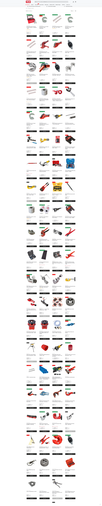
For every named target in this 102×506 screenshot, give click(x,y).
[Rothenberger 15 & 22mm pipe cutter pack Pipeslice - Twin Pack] (70, 67)
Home (26, 8)
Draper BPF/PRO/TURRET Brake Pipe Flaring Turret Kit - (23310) (31, 147)
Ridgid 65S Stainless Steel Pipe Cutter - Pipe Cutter (69, 424)
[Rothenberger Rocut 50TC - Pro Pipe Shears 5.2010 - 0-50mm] (44, 440)
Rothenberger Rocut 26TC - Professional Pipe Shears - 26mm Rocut (44, 240)
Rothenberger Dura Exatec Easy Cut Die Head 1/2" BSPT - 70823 (31, 332)
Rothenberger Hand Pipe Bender (70, 377)
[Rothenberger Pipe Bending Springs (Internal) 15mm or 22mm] (70, 116)
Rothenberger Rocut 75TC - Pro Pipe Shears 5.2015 (44, 194)
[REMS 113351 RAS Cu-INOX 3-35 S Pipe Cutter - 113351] (44, 140)
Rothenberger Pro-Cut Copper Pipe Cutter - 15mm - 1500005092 (43, 27)
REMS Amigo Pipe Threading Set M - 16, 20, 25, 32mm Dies (57, 124)
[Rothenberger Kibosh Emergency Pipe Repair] (57, 302)
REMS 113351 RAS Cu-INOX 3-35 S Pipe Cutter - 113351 (44, 147)
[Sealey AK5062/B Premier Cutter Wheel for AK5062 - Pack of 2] (70, 484)
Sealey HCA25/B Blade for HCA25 (31, 491)
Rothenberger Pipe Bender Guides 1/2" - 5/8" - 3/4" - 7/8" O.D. (57, 27)
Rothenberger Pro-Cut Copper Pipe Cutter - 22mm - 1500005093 (69, 27)
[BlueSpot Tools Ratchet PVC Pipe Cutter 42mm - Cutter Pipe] (44, 394)
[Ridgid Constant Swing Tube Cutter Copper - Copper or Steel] (44, 416)
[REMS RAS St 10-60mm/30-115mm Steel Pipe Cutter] (70, 279)
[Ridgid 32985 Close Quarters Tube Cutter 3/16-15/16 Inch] (32, 279)
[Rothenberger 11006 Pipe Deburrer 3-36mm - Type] (44, 347)
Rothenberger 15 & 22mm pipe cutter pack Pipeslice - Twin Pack (70, 75)
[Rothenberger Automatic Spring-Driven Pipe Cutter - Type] (70, 394)
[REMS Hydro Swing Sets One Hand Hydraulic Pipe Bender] (44, 163)
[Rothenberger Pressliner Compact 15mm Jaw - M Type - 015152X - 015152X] (70, 140)
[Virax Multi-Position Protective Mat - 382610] (44, 255)
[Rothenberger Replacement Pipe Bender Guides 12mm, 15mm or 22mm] (32, 45)
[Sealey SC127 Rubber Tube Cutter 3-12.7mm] (57, 463)
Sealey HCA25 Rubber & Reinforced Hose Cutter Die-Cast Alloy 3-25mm (57, 492)
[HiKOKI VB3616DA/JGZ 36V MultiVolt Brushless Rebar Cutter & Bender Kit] (57, 370)
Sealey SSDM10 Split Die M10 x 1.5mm (69, 309)
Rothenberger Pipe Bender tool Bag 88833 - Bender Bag (31, 424)
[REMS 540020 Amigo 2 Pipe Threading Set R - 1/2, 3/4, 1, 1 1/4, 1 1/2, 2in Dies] (57, 347)
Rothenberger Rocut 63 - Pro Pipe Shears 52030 (57, 52)
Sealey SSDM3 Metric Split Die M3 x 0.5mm (44, 470)
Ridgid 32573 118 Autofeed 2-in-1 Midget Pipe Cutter (70, 99)
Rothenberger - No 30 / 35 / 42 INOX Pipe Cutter (56, 240)
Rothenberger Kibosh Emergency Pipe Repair (57, 309)
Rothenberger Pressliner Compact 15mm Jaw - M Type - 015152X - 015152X (70, 148)
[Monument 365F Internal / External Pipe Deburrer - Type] (70, 347)
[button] (75, 2)
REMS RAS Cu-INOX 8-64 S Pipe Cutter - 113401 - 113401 (31, 194)
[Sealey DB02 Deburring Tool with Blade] (70, 187)
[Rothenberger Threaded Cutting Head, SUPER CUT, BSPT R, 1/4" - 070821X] (44, 325)
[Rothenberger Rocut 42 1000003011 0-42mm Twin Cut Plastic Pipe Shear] (44, 116)
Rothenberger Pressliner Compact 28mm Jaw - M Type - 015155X (70, 217)
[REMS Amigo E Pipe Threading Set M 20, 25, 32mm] (57, 210)
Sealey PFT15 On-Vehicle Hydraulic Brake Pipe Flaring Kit (32, 262)
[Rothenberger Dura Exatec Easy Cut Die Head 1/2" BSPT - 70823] (32, 325)
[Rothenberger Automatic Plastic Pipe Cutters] (32, 394)
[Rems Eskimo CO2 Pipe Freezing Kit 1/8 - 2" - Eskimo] (57, 187)
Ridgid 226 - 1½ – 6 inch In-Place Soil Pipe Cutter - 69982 (44, 309)
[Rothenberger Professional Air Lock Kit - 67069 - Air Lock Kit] (57, 325)
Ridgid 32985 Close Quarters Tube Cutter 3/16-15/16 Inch (32, 287)
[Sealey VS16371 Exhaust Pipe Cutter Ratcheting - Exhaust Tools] (57, 394)
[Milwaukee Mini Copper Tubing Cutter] (57, 416)
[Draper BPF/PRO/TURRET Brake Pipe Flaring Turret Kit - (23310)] (32, 140)
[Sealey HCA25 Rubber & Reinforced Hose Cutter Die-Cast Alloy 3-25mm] (57, 484)
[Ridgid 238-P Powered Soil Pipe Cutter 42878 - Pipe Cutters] (44, 279)
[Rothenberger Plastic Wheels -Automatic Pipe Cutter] (70, 440)
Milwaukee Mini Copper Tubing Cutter (56, 424)
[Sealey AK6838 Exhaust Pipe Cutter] (32, 463)
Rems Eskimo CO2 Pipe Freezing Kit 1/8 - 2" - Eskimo (57, 194)
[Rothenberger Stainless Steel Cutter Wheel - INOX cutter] (57, 67)
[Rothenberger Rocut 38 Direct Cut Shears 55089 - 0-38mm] (70, 232)
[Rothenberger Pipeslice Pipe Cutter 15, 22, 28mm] (44, 67)
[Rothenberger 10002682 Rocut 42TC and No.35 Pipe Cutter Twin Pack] (32, 302)
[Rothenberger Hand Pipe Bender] (70, 370)
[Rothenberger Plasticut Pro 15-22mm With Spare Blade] (57, 440)
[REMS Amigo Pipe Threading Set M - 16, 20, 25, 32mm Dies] (57, 116)
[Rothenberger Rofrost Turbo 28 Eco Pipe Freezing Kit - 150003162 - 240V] (32, 19)
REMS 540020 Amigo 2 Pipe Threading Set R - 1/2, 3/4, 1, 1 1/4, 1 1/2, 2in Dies (57, 355)
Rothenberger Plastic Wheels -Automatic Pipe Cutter (69, 447)
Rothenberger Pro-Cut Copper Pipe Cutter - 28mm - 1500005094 (31, 124)
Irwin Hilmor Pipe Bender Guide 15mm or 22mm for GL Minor (31, 99)
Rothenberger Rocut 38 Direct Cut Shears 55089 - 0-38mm (70, 240)
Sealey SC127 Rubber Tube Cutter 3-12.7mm (57, 470)
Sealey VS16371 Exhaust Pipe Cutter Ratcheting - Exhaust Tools (57, 401)
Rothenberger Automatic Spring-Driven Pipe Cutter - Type (70, 401)
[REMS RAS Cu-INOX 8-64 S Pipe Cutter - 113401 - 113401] (32, 187)
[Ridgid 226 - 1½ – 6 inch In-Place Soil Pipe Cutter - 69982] (44, 302)
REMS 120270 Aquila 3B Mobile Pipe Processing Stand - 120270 (31, 355)
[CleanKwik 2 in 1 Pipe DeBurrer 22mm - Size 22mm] (44, 210)
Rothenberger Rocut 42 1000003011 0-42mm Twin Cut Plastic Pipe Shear (44, 124)
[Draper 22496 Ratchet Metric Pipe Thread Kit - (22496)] (70, 163)
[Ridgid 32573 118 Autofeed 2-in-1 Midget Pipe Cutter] (70, 92)
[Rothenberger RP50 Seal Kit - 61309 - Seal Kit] (57, 140)
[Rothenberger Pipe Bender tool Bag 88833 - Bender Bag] (32, 416)
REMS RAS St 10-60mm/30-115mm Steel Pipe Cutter (70, 287)
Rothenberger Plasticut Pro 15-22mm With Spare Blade (56, 447)
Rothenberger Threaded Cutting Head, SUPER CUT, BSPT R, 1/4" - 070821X (44, 332)
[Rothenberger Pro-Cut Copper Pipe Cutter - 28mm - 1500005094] (32, 116)
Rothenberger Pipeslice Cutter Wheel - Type (69, 52)
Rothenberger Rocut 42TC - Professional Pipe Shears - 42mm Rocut (44, 52)
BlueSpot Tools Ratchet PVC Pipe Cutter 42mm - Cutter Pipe (44, 401)
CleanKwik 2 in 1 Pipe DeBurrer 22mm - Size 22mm (43, 217)
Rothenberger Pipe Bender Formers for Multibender (30, 240)
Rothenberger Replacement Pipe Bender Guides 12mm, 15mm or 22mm (31, 52)
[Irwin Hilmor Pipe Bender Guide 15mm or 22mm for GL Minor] (32, 92)
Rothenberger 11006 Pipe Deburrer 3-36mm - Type (44, 355)
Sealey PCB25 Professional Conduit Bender (30, 447)
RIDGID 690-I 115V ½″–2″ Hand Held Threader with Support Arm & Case (57, 263)
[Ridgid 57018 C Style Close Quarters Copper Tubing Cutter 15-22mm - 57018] (32, 67)
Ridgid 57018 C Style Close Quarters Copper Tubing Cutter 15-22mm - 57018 (31, 75)
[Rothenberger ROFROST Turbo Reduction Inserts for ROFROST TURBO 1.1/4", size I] (44, 92)
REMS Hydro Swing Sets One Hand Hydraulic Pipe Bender (44, 171)
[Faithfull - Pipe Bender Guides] (32, 370)
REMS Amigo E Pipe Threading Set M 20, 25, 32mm (57, 217)
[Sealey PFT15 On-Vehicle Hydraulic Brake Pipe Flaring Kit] (32, 255)
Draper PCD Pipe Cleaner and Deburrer (69, 332)
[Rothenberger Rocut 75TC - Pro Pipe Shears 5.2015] (44, 187)
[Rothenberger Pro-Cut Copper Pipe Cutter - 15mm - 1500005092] (44, 19)
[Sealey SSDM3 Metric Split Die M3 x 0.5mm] (44, 463)
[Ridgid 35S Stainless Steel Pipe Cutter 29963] (57, 279)
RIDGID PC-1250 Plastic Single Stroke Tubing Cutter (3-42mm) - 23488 (70, 263)
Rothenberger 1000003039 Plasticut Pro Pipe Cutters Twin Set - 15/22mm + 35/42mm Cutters (57, 100)
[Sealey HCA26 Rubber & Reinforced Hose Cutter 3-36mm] (44, 484)
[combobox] (51, 2)
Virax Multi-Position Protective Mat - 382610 (44, 262)
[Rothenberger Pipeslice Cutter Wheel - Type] (70, 45)
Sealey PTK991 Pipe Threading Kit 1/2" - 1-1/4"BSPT (70, 470)
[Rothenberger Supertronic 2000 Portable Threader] (57, 163)
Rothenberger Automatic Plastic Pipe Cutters (31, 401)
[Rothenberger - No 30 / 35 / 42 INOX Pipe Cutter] (57, 232)
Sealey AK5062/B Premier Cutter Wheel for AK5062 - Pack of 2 (70, 492)
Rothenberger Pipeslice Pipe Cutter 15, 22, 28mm (43, 75)
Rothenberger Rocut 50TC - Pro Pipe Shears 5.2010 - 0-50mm (44, 447)
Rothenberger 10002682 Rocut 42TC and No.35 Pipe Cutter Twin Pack (31, 310)
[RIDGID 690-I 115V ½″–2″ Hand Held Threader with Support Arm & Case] (57, 255)
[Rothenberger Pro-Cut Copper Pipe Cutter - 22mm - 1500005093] (70, 19)
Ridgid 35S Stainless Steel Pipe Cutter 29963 (56, 287)
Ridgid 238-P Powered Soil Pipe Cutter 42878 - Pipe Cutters (44, 287)
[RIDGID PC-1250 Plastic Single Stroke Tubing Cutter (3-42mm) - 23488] (70, 255)
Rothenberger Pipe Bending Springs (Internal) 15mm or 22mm (70, 124)
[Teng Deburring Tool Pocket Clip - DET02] (32, 163)
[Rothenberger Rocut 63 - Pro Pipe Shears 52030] (57, 45)
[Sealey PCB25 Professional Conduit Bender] (32, 440)
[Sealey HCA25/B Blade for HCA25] (32, 484)
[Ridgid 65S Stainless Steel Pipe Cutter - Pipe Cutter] (70, 416)
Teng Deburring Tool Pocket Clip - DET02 (31, 171)
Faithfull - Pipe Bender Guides (31, 377)
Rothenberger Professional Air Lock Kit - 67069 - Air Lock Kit (56, 332)
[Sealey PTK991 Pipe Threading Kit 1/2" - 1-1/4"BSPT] (70, 463)
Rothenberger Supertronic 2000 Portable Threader (57, 171)
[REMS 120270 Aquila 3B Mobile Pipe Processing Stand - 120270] (32, 347)
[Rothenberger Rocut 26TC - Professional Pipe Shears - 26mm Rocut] (44, 232)
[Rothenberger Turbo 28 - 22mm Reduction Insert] (32, 210)
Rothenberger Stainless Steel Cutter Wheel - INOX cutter (56, 75)
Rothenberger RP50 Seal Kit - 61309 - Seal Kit (56, 147)
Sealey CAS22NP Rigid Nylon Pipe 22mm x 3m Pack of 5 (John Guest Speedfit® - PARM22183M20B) (44, 378)
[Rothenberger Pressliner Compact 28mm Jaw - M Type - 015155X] (70, 210)
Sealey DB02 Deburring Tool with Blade (70, 194)
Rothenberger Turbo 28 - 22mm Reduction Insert (31, 217)
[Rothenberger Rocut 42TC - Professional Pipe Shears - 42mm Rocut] (44, 45)
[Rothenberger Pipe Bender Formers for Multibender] (32, 232)
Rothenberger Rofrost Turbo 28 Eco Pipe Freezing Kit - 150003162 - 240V (32, 27)
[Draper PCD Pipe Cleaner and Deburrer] (70, 325)
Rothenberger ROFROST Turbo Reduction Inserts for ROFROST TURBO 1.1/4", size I (43, 100)
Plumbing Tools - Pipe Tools (31, 8)
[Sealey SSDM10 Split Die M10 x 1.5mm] (70, 302)
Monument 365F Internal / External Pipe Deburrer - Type (70, 355)
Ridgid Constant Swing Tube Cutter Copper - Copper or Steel (44, 424)
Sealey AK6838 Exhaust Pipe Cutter (31, 470)
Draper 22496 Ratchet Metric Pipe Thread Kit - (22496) (70, 171)
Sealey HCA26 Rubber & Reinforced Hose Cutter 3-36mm (44, 492)
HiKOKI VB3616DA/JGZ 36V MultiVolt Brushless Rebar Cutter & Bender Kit (57, 378)
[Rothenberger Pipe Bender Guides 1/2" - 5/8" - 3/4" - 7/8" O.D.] (57, 19)
